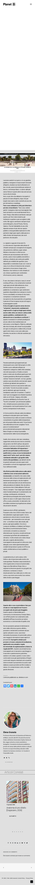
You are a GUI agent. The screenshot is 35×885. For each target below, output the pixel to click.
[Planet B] (9, 4)
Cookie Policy (21, 878)
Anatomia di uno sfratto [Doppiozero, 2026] (16, 809)
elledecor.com (23, 677)
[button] (4, 758)
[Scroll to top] (31, 881)
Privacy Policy (29, 878)
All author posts (8, 762)
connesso (13, 855)
